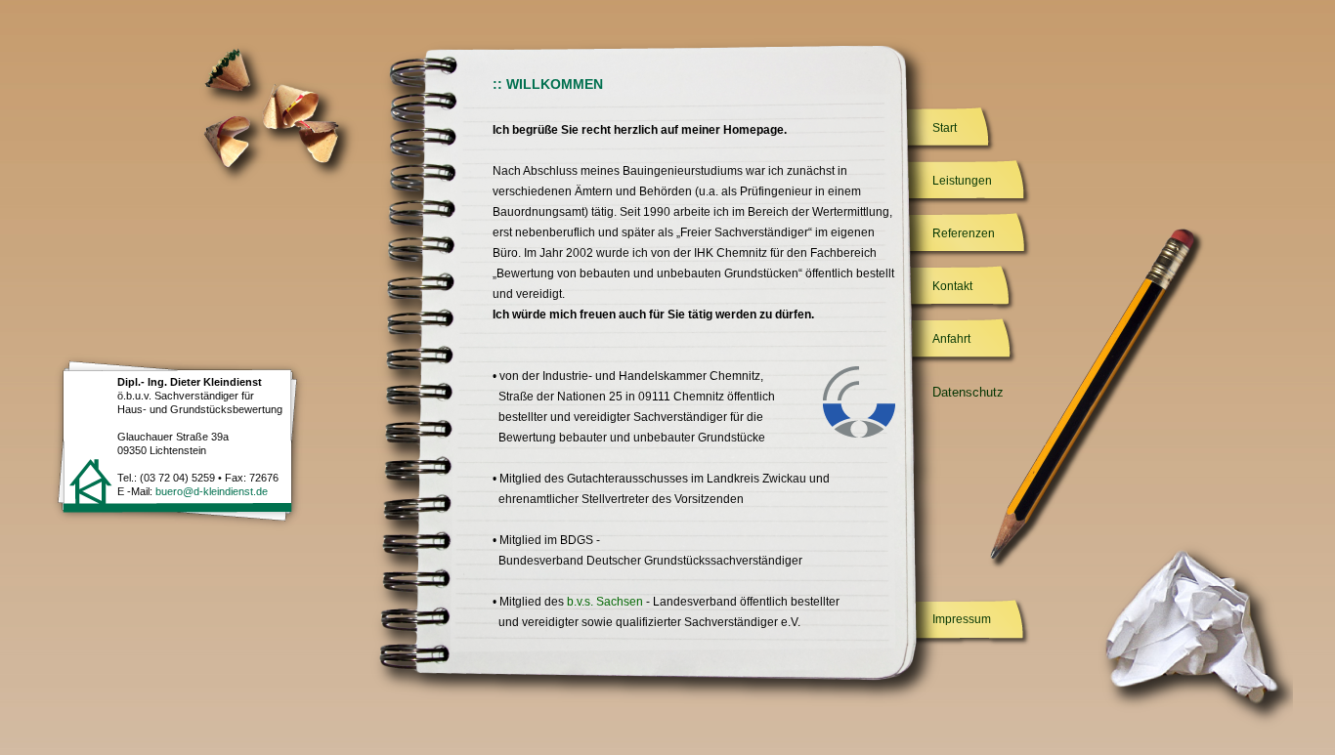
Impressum (961, 619)
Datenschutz (968, 392)
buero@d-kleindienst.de (211, 491)
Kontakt (952, 286)
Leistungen (962, 181)
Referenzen (963, 233)
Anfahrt (951, 339)
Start (944, 128)
